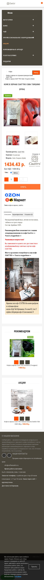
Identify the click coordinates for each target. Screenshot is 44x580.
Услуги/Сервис (10, 55)
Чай (4, 32)
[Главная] (4, 71)
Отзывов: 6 (36, 154)
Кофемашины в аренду (13, 49)
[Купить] (16, 362)
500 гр (16, 173)
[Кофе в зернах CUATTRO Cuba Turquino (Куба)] (22, 112)
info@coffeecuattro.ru (11, 465)
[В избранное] (21, 179)
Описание (7, 214)
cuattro (21, 205)
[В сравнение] (27, 419)
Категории (8, 20)
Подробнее (17, 576)
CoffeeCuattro (6, 440)
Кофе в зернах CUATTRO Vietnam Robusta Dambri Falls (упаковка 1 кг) (22, 423)
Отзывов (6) (29, 214)
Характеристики (17, 214)
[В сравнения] (25, 179)
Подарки (7, 61)
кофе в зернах (13, 205)
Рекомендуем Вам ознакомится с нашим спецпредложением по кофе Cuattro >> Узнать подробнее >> (21, 233)
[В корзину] (16, 419)
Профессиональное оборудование (18, 38)
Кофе (5, 26)
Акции (6, 43)
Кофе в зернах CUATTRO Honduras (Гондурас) (22, 365)
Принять (34, 567)
